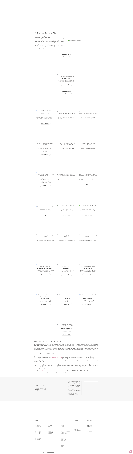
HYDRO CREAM (50, 425)
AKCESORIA (62, 446)
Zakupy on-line (94, 3)
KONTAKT (75, 424)
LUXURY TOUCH (63, 427)
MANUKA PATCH (63, 439)
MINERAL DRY (50, 434)
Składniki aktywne (89, 431)
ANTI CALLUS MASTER (38, 433)
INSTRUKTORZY (89, 424)
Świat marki (46, 3)
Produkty (53, 3)
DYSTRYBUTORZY (89, 425)
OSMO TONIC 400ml (37, 425)
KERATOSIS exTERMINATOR (38, 426)
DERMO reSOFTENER (51, 424)
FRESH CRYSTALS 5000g (38, 431)
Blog (74, 3)
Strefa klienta (80, 3)
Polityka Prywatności (50, 452)
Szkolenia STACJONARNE (77, 430)
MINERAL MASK (50, 433)
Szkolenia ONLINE (76, 429)
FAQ (87, 427)
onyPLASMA (62, 425)
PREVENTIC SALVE (63, 434)
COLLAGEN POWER (63, 424)
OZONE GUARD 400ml (64, 433)
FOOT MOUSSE (50, 426)
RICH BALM (62, 438)
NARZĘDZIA (62, 445)
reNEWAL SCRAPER (37, 439)
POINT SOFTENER (37, 434)
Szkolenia (68, 3)
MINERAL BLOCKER (63, 440)
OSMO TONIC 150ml (37, 424)
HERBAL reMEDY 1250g (38, 437)
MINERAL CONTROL (50, 432)
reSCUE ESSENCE (50, 431)
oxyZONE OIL (62, 426)
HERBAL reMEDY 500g (38, 438)
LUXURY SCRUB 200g (38, 427)
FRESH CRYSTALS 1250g (38, 432)
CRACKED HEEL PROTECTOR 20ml (65, 431)
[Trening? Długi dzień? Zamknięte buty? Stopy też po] (58, 388)
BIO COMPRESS (50, 427)
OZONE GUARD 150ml (64, 432)
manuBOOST (62, 437)
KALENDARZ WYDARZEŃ (90, 426)
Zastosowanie (60, 3)
